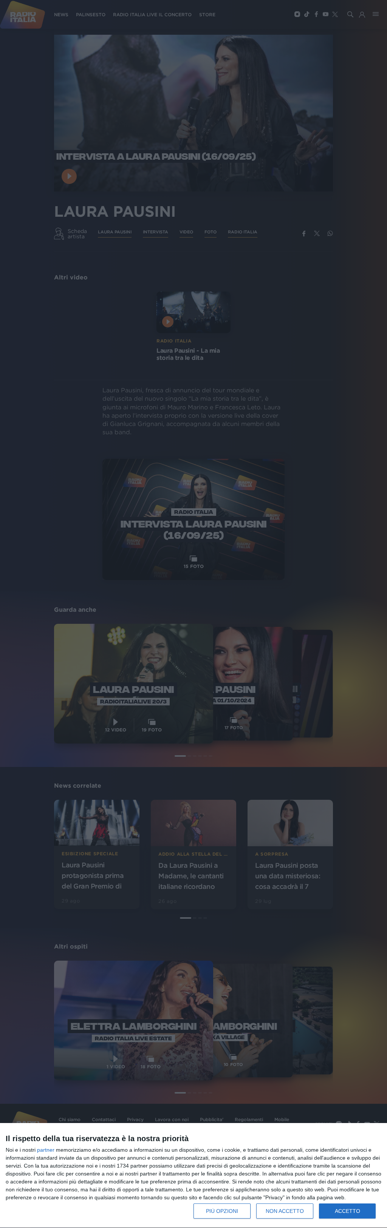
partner (45, 1149)
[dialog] (193, 1175)
